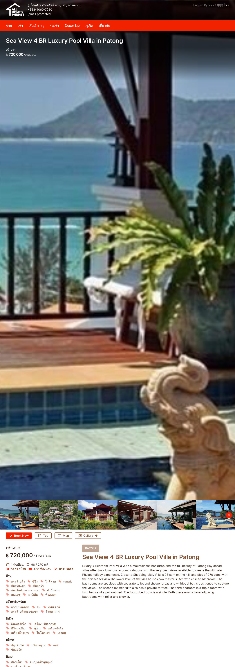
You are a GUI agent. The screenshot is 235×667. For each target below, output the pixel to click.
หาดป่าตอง (66, 569)
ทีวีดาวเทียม (18, 628)
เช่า (20, 25)
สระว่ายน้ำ (18, 581)
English (198, 5)
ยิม (39, 607)
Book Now (21, 535)
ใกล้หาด (50, 581)
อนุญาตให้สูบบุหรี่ (41, 662)
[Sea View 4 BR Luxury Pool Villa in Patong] (117, 250)
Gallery (88, 535)
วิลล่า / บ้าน (18, 569)
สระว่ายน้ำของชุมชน (24, 611)
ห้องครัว (38, 586)
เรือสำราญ (36, 25)
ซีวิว (35, 581)
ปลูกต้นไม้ (17, 645)
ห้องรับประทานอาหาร (25, 590)
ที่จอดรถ (50, 594)
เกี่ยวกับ (104, 25)
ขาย (9, 25)
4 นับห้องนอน (42, 569)
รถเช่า (54, 25)
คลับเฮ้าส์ (54, 607)
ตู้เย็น (37, 628)
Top (45, 535)
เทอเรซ (15, 594)
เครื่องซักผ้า (55, 628)
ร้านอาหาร (53, 611)
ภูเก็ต (89, 25)
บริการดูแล (38, 645)
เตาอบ (62, 633)
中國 (220, 5)
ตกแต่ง (67, 581)
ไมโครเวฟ (43, 633)
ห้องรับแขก (18, 586)
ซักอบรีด (16, 649)
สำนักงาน (53, 590)
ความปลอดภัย (20, 607)
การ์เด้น (33, 594)
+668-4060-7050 (40, 9)
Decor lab (72, 25)
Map (66, 535)
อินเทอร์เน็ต (18, 624)
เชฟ (55, 645)
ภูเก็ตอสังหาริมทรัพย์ (41, 5)
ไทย (226, 5)
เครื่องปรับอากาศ (45, 624)
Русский (210, 5)
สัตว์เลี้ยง (16, 662)
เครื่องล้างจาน (20, 633)
